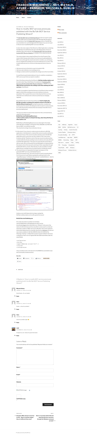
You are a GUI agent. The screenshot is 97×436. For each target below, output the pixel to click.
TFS (59, 145)
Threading (64, 145)
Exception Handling (62, 134)
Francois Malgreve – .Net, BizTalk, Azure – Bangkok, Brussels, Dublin (45, 6)
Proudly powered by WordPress (23, 432)
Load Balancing (61, 137)
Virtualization (71, 145)
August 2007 (61, 111)
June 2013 (60, 68)
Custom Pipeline (62, 132)
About (23, 17)
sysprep (67, 142)
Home (17, 17)
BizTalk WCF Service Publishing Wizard (28, 37)
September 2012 (61, 73)
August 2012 (60, 76)
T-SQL (72, 142)
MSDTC (76, 137)
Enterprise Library (72, 132)
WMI (59, 152)
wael (17, 328)
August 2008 (61, 84)
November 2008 (61, 79)
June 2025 (60, 44)
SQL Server (61, 142)
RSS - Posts (61, 29)
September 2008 (61, 81)
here (24, 225)
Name (18, 367)
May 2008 (60, 92)
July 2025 (60, 42)
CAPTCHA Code (20, 398)
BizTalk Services (71, 127)
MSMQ (60, 140)
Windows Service (72, 150)
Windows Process (62, 150)
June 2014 (60, 55)
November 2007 (61, 105)
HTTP (73, 134)
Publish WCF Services (34, 41)
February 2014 (61, 63)
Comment (19, 348)
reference (45, 230)
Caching (60, 129)
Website (18, 382)
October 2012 (61, 71)
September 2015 (61, 52)
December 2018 (61, 50)
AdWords (64, 124)
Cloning (65, 129)
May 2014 (60, 58)
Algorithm (70, 124)
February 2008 (61, 100)
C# (77, 127)
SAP (76, 140)
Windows (72, 147)
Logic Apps (69, 137)
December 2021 (61, 47)
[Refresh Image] (29, 390)
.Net (59, 124)
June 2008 (60, 89)
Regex (72, 140)
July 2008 (60, 87)
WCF (67, 147)
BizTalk (20, 269)
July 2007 (60, 113)
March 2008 (60, 97)
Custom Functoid (73, 129)
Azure (75, 124)
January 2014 (61, 65)
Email (18, 374)
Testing (77, 142)
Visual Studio (61, 147)
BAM (59, 127)
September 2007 (61, 108)
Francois (31, 26)
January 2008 (61, 103)
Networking (66, 140)
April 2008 (60, 95)
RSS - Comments (63, 32)
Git (69, 134)
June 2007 (60, 116)
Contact (29, 17)
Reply (17, 296)
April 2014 (60, 60)
